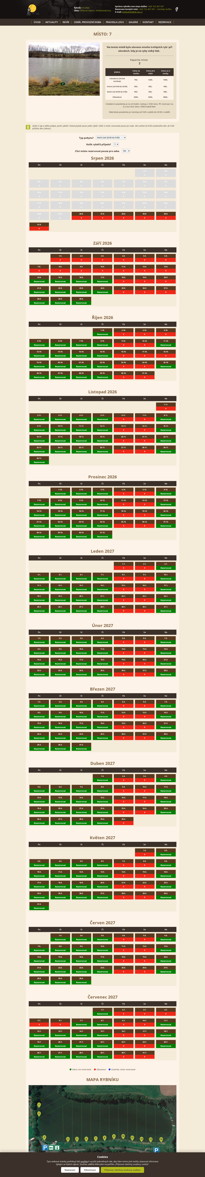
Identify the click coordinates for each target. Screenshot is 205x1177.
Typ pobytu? (86, 137)
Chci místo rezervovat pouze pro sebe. (97, 151)
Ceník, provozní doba (87, 22)
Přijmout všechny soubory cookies (122, 1169)
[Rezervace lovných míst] (33, 9)
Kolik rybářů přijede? (98, 144)
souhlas (84, 1161)
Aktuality (51, 22)
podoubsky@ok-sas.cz (132, 12)
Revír (66, 22)
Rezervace (164, 22)
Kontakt (148, 22)
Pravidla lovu (115, 22)
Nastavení (70, 1169)
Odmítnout (90, 1169)
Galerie (133, 22)
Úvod (37, 22)
